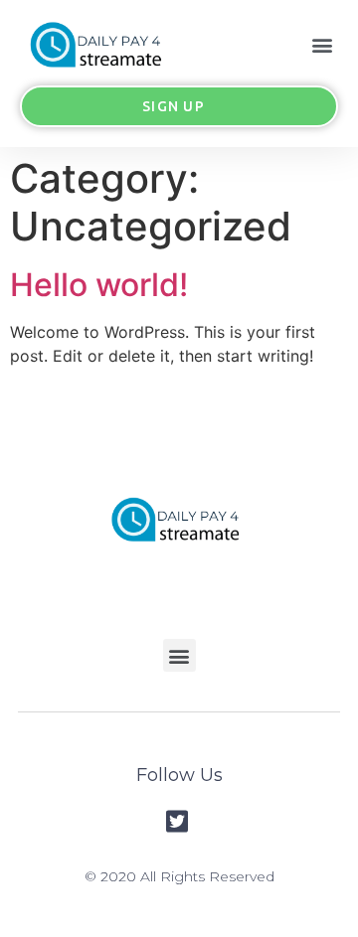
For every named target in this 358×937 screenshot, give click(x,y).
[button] (321, 44)
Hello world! (99, 284)
